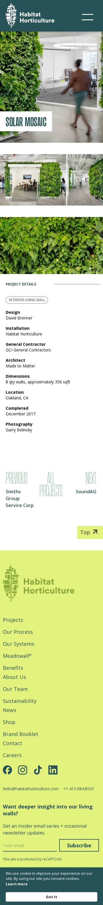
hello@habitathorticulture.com (31, 788)
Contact (12, 743)
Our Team (15, 688)
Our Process (18, 631)
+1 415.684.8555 (78, 788)
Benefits (13, 667)
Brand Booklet (20, 734)
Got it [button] (51, 896)
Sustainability (20, 700)
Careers (12, 755)
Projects (13, 619)
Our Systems (18, 643)
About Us (14, 676)
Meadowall (17, 655)
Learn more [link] (16, 883)
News (9, 710)
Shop (9, 722)
